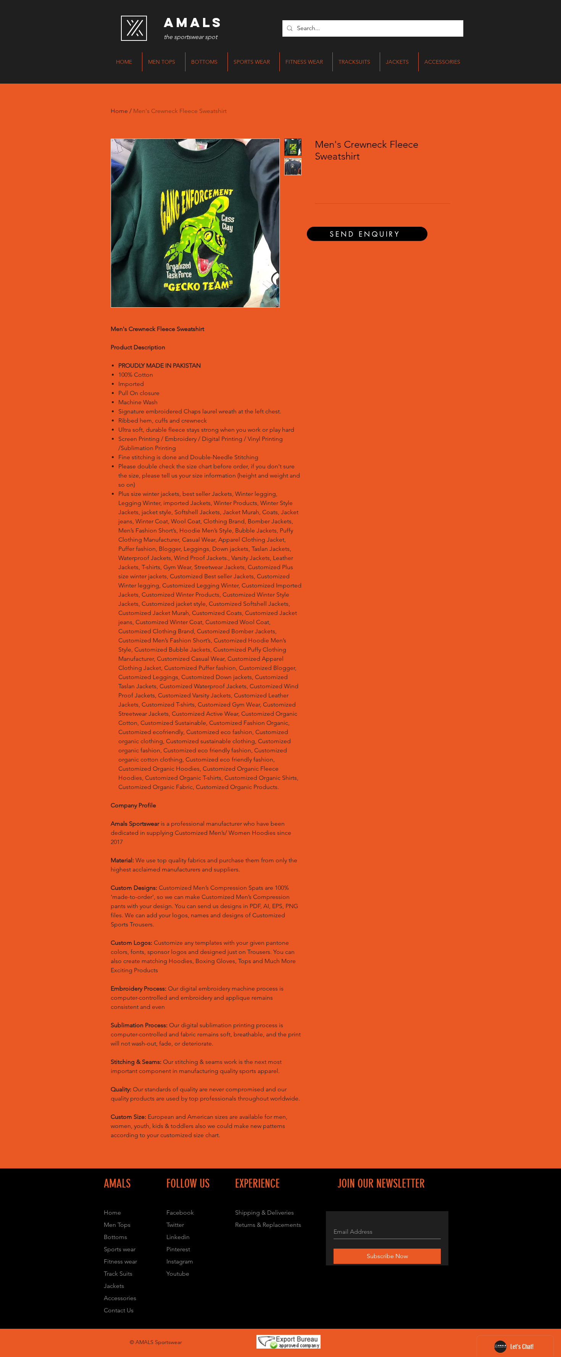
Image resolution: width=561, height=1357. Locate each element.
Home (119, 111)
